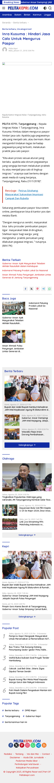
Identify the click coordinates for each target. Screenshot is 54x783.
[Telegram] (38, 745)
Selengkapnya (26, 445)
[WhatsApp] (33, 745)
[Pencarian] (50, 8)
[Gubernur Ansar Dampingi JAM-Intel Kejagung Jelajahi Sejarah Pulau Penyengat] (12, 420)
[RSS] (44, 745)
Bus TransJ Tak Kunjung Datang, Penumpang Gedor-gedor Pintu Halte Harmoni (27, 648)
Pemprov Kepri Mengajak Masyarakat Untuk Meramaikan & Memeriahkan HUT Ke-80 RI (29, 637)
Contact (46, 754)
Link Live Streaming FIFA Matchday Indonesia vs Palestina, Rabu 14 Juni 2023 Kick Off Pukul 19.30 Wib (34, 523)
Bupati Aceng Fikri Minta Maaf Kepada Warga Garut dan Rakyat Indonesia (28, 681)
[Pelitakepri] (22, 8)
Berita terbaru (9, 29)
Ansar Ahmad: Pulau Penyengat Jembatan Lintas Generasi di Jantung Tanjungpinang (26, 276)
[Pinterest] (22, 745)
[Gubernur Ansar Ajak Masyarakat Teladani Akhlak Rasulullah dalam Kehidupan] (13, 308)
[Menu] (4, 8)
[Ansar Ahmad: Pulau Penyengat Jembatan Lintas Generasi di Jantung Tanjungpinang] (13, 336)
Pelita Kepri (13, 48)
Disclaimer (15, 757)
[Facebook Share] (25, 289)
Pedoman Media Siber (27, 760)
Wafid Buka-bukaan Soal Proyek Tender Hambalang (29, 659)
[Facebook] (10, 745)
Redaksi (8, 754)
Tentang (19, 754)
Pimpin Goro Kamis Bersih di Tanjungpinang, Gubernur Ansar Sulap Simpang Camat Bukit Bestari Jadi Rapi (24, 608)
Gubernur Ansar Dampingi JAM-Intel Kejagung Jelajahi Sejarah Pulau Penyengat (36, 419)
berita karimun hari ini (16, 722)
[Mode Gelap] (45, 8)
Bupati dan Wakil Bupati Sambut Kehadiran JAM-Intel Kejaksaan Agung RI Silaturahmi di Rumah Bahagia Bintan (26, 408)
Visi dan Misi (33, 754)
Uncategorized (24, 29)
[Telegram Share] (43, 289)
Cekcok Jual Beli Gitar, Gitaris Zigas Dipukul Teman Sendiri (26, 670)
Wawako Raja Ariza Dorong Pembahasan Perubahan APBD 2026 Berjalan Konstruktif (33, 433)
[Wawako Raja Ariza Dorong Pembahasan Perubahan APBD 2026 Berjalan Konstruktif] (12, 434)
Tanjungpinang (12, 716)
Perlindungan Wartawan (27, 764)
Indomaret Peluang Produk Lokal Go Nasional (25, 270)
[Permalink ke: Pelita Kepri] (4, 49)
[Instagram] (27, 745)
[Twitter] (16, 745)
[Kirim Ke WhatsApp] (49, 289)
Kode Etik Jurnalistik (34, 757)
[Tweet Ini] (31, 289)
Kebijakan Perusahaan (27, 767)
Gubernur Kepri (33, 716)
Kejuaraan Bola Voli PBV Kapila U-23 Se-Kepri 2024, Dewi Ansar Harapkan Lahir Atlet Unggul (35, 509)
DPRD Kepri (30, 710)
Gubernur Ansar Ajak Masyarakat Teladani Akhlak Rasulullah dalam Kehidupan (23, 265)
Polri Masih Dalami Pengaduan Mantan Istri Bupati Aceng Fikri (30, 691)
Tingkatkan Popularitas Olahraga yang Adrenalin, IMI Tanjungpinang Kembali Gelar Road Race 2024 (27, 498)
